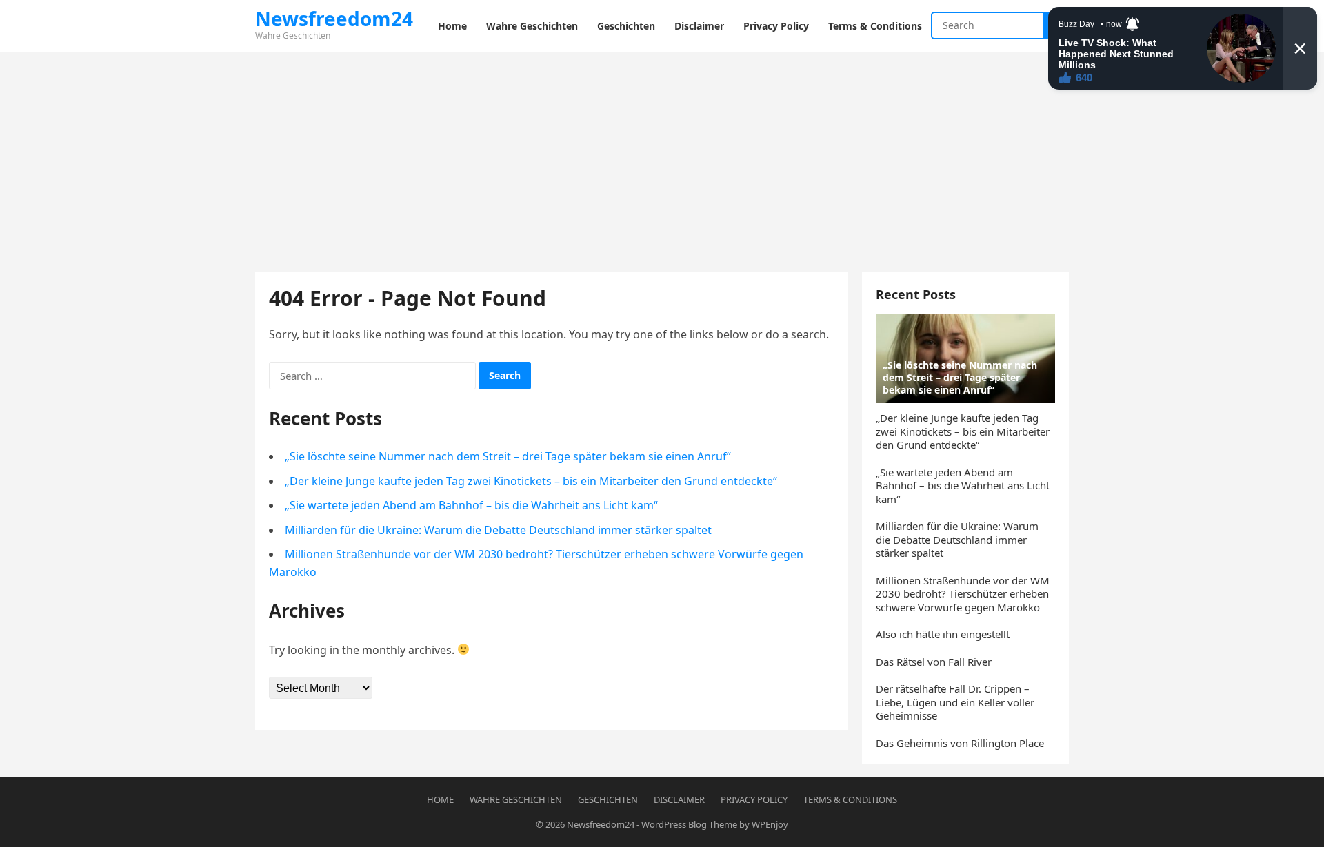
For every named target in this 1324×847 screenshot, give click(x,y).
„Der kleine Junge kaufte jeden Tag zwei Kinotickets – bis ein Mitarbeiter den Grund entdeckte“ (531, 481)
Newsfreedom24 (600, 824)
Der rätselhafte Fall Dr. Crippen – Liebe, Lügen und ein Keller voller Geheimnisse (955, 702)
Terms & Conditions (850, 799)
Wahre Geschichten (516, 799)
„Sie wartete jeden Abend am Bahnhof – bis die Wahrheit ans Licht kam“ (471, 505)
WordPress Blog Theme (689, 824)
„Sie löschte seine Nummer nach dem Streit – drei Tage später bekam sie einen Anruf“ (508, 456)
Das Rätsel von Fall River (934, 662)
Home (440, 799)
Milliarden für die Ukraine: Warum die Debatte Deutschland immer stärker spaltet (498, 530)
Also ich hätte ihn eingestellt (943, 634)
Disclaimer (679, 799)
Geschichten (608, 799)
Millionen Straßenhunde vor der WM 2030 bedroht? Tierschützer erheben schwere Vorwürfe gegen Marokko (963, 593)
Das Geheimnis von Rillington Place (960, 743)
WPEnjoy (770, 824)
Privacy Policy (754, 799)
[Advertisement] (662, 155)
